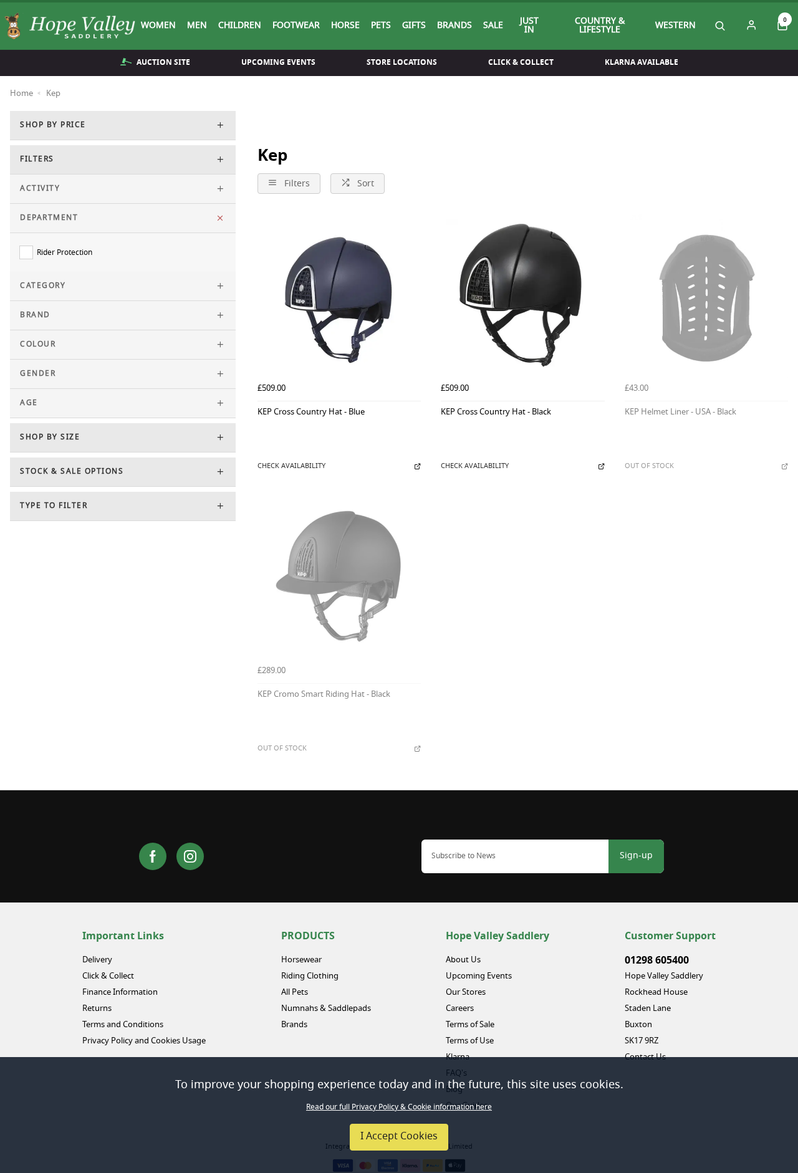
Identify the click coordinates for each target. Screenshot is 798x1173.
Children (239, 26)
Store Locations (402, 62)
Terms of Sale (470, 1025)
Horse (345, 26)
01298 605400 (657, 960)
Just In (529, 26)
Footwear (296, 26)
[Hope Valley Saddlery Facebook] (152, 856)
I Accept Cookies (399, 1137)
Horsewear (301, 960)
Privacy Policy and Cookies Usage (144, 1041)
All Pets (294, 992)
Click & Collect (521, 62)
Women (158, 26)
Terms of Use (470, 1041)
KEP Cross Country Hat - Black (496, 412)
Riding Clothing (310, 976)
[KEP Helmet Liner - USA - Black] (706, 295)
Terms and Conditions (122, 1025)
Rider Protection (64, 252)
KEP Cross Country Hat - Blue (311, 412)
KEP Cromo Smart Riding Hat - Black (323, 695)
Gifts (414, 26)
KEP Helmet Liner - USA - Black (680, 412)
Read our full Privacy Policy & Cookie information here (399, 1107)
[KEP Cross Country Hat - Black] (522, 295)
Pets (381, 26)
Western (675, 26)
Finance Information (120, 992)
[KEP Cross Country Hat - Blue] (339, 295)
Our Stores (466, 992)
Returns (97, 1008)
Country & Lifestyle (600, 26)
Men (197, 26)
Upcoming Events (278, 62)
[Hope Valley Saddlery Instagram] (190, 856)
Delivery (97, 960)
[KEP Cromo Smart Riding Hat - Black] (339, 578)
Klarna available (641, 62)
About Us (463, 960)
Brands (454, 26)
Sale (493, 26)
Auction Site (163, 62)
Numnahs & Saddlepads (326, 1008)
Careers (460, 1008)
